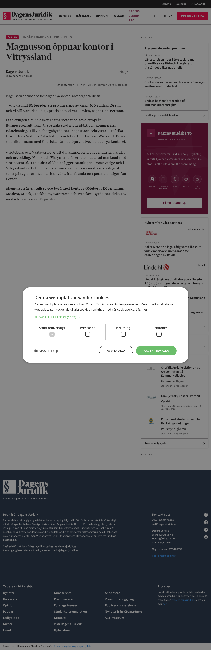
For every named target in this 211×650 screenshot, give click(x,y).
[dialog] (105, 325)
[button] (105, 317)
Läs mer (141, 309)
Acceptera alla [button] (156, 350)
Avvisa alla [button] (116, 350)
